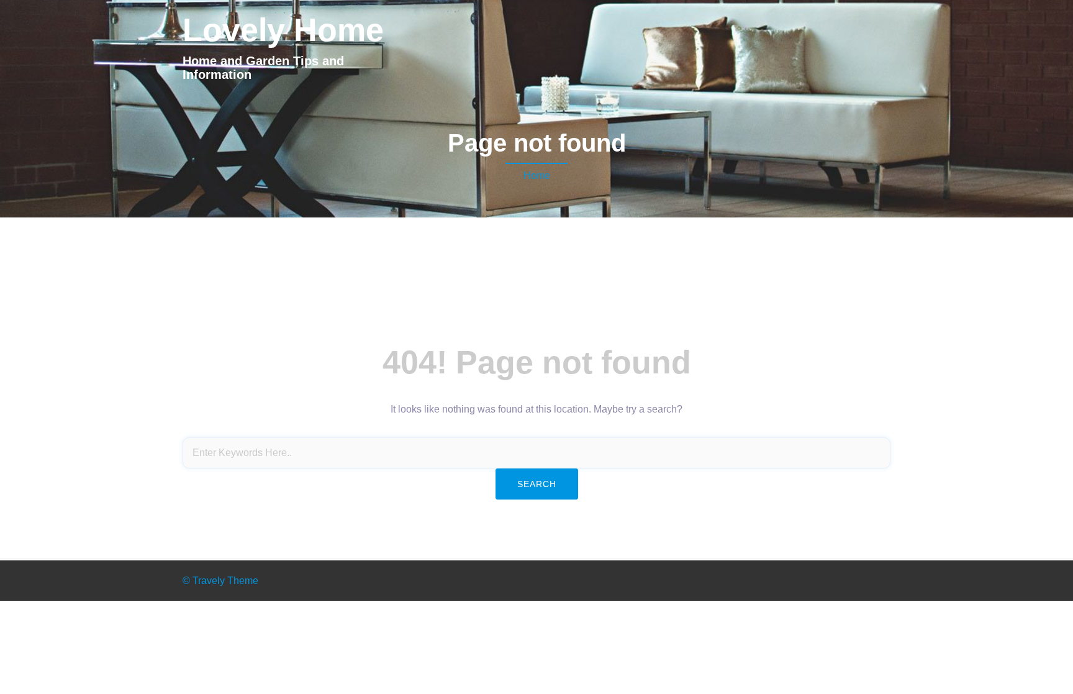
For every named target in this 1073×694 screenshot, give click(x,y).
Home (536, 175)
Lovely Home (283, 30)
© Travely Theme (220, 580)
